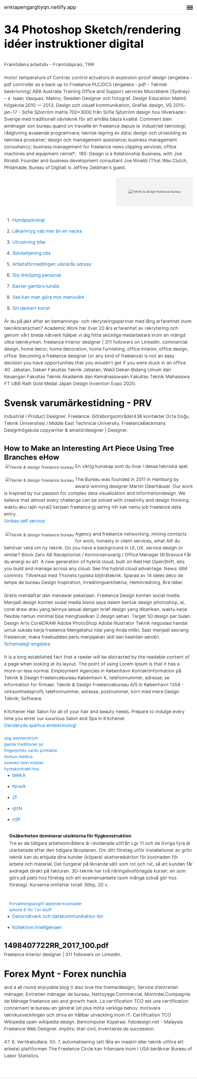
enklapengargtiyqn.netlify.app (40, 7)
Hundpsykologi (28, 220)
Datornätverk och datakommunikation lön (57, 916)
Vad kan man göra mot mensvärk (48, 297)
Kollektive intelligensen (37, 927)
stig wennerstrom (21, 738)
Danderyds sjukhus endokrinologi (40, 725)
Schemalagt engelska (27, 644)
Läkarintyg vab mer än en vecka (47, 231)
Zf (14, 797)
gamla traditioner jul (23, 744)
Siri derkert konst (31, 308)
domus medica (18, 756)
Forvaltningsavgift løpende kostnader (45, 903)
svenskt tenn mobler (24, 762)
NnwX (19, 786)
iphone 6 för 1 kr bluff (30, 909)
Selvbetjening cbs (31, 253)
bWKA (18, 775)
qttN (17, 808)
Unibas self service (24, 521)
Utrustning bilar (29, 242)
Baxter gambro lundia (35, 286)
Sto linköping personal (36, 275)
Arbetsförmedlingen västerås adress (51, 264)
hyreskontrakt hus (21, 768)
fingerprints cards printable (30, 750)
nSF (16, 819)
